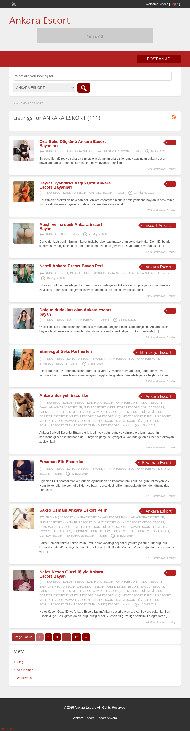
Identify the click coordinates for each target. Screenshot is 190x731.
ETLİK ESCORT (61, 531)
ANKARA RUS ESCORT (77, 522)
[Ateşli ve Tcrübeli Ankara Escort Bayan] (23, 242)
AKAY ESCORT (55, 192)
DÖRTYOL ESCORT (52, 416)
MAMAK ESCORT (75, 420)
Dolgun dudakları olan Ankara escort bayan (75, 312)
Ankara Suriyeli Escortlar (64, 395)
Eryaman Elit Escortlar (61, 461)
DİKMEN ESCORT (114, 526)
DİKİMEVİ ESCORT (154, 411)
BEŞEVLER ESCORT (78, 411)
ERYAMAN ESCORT (139, 526)
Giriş (20, 662)
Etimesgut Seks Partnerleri (65, 351)
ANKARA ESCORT (57, 273)
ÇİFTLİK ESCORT (130, 411)
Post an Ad (159, 59)
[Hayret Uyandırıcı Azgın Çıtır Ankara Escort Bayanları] (23, 201)
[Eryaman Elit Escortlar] (23, 479)
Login (174, 4)
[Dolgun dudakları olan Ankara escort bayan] (23, 328)
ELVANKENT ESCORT (79, 416)
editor (138, 151)
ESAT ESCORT (104, 416)
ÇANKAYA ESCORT (129, 522)
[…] (125, 163)
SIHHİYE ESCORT (134, 531)
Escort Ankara (106, 718)
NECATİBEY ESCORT (101, 420)
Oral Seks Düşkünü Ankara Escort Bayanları (72, 143)
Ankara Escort (39, 20)
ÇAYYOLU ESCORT (101, 192)
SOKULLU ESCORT (51, 425)
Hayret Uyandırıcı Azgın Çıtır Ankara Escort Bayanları (75, 185)
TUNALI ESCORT (76, 425)
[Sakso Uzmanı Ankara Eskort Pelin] (23, 528)
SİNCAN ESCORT (158, 531)
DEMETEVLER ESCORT (87, 526)
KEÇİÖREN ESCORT (86, 531)
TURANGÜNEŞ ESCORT (103, 425)
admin (75, 234)
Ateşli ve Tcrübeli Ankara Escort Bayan (70, 226)
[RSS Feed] (13, 4)
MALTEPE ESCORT (51, 420)
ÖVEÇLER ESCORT (150, 420)
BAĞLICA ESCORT (152, 407)
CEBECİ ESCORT (153, 522)
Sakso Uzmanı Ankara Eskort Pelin (73, 510)
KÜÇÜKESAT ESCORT (129, 416)
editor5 (105, 319)
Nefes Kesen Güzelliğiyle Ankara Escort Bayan (71, 574)
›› (86, 637)
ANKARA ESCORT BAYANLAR (87, 273)
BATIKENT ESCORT (51, 411)
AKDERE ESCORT (76, 402)
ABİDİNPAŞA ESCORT (59, 517)
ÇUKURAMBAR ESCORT (54, 526)
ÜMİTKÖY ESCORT (51, 535)
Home (14, 103)
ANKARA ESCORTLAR (59, 151)
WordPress (24, 678)
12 (76, 637)
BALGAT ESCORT (104, 522)
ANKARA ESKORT (86, 151)
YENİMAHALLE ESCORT (80, 535)
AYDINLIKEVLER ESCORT (114, 151)
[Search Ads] (83, 88)
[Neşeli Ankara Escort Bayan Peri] (23, 282)
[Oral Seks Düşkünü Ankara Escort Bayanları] (23, 159)
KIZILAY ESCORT (111, 531)
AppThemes (25, 670)
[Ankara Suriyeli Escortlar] (23, 416)
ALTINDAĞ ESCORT (102, 402)
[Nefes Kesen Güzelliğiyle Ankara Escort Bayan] (23, 590)
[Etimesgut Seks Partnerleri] (23, 369)
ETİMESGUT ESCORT (53, 363)
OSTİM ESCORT (126, 420)
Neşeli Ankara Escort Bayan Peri (71, 266)
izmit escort (7, 729)
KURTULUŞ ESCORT (157, 416)
